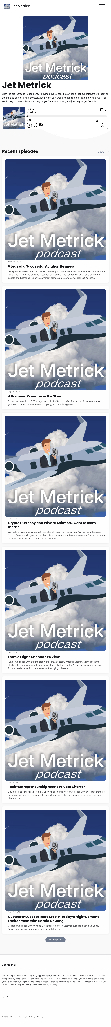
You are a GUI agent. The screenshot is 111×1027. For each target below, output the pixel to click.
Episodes (6, 997)
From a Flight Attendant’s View (34, 657)
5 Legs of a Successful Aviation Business (41, 266)
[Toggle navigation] (102, 6)
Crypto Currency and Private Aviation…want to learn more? (52, 525)
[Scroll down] (55, 135)
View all (102, 152)
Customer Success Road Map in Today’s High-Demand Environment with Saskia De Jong (54, 918)
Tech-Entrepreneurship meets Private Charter (46, 787)
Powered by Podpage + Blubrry (31, 1017)
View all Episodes (55, 940)
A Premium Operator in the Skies (35, 396)
